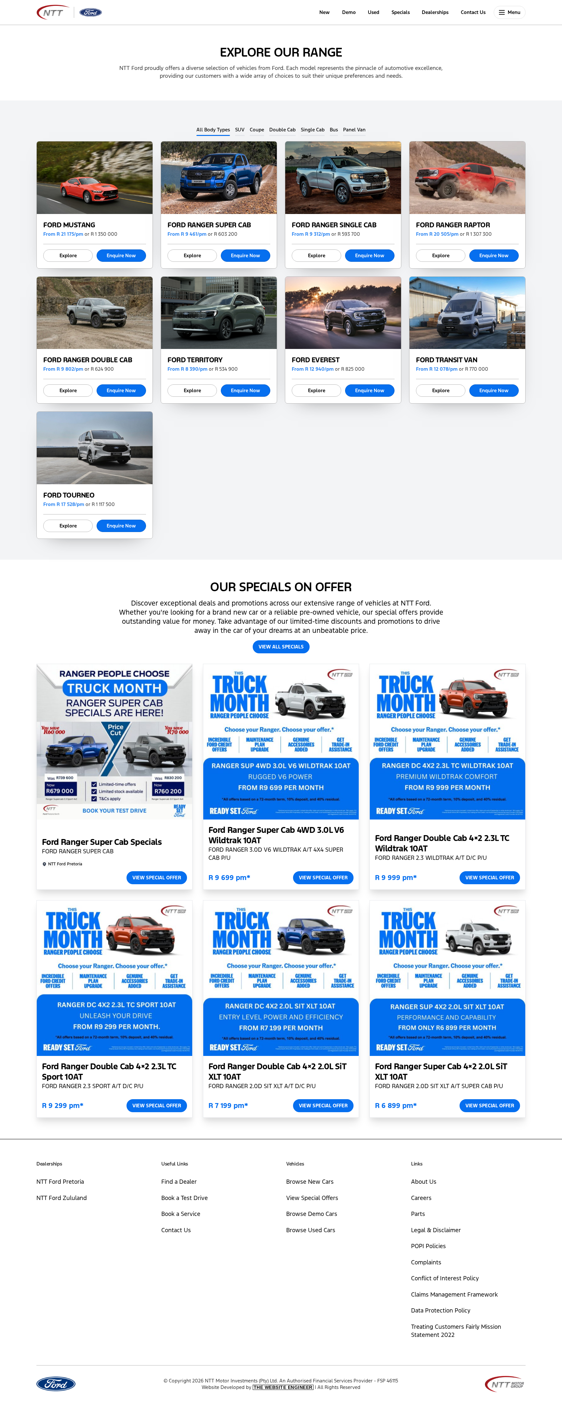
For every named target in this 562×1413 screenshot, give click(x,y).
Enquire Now (121, 255)
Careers (421, 1198)
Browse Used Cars (310, 1230)
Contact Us (473, 12)
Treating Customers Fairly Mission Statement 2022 (456, 1331)
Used (373, 12)
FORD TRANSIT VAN (446, 359)
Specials (401, 12)
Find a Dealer (179, 1181)
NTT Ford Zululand (61, 1198)
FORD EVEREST (316, 359)
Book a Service (180, 1214)
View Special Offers (312, 1198)
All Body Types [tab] (213, 130)
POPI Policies (428, 1246)
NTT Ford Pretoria (60, 1181)
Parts (418, 1214)
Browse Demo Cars (311, 1214)
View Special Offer (156, 877)
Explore (68, 255)
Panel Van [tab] (354, 130)
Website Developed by (257, 1387)
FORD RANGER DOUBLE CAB (87, 359)
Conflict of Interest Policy (445, 1278)
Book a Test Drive (184, 1198)
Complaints (426, 1262)
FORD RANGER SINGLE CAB (334, 224)
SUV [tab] (240, 130)
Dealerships (435, 12)
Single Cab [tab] (313, 130)
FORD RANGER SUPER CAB (209, 224)
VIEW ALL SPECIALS (281, 647)
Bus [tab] (334, 130)
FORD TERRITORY (194, 359)
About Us (423, 1181)
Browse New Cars (310, 1181)
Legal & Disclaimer (436, 1230)
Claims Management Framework (454, 1294)
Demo (349, 12)
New (324, 12)
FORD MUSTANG (69, 224)
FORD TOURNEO (68, 495)
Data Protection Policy (440, 1310)
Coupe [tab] (257, 130)
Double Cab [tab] (282, 130)
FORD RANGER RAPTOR (453, 224)
